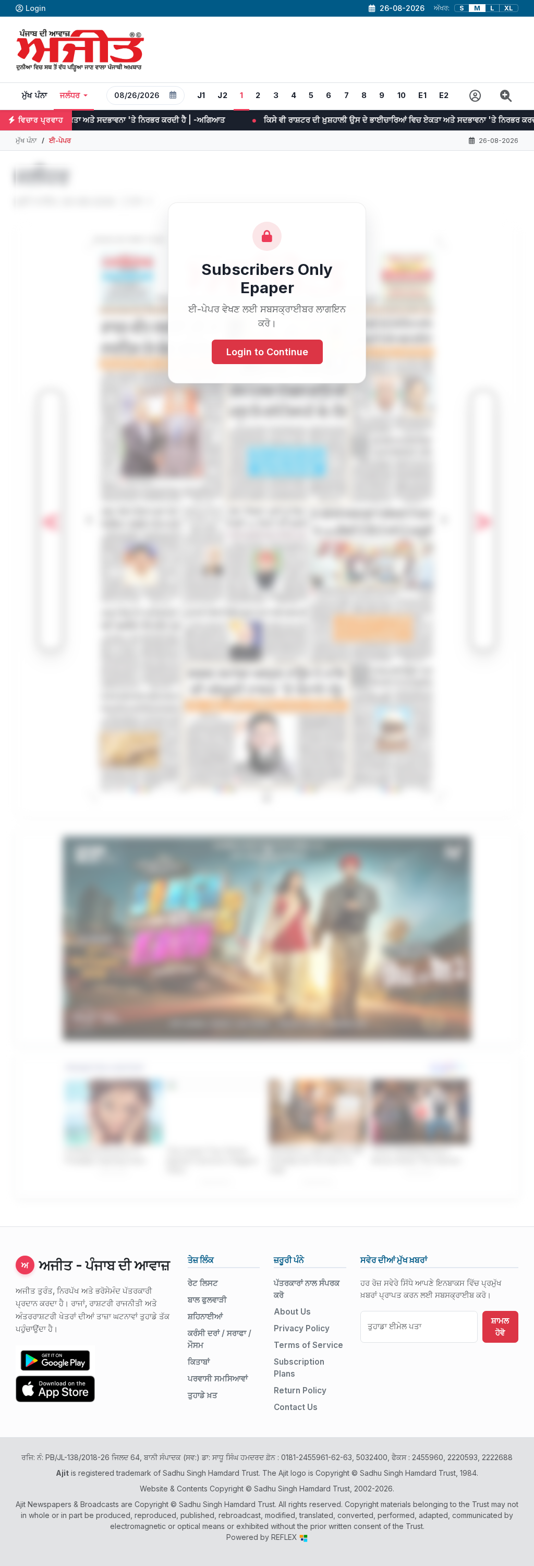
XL (508, 8)
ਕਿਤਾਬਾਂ (199, 1362)
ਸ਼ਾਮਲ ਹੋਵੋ (500, 1327)
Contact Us (296, 1407)
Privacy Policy (302, 1328)
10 (401, 95)
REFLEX (285, 1537)
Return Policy (300, 1390)
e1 (422, 95)
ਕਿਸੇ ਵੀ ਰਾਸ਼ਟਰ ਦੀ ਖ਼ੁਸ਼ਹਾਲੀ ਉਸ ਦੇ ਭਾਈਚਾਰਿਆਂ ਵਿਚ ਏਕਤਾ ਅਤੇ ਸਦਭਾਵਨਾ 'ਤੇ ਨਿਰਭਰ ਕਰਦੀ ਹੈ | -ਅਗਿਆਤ (298, 120)
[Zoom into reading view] (506, 96)
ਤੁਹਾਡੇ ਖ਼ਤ (202, 1395)
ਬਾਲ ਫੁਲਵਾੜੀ (207, 1300)
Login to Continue (267, 351)
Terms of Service (308, 1345)
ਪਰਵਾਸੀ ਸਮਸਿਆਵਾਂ (218, 1378)
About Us (292, 1312)
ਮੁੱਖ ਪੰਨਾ (34, 95)
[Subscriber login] (475, 96)
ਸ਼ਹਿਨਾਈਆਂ (205, 1316)
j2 (222, 95)
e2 (444, 95)
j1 (201, 95)
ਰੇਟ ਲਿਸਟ (203, 1283)
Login (36, 8)
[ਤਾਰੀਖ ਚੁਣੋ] (173, 95)
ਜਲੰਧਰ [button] (70, 95)
